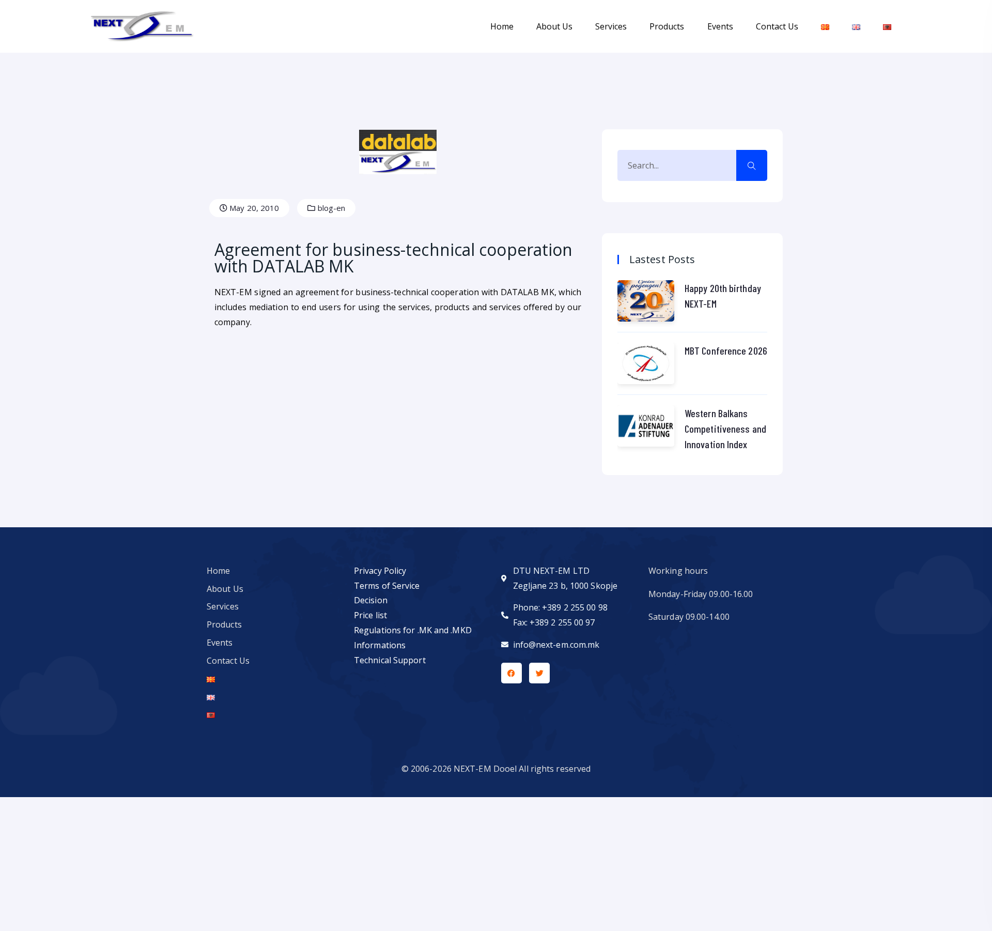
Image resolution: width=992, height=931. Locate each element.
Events (720, 26)
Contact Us (777, 26)
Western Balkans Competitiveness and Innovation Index (725, 428)
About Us (554, 26)
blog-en (331, 208)
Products (666, 26)
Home (502, 26)
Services (611, 26)
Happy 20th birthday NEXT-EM (723, 296)
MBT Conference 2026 (726, 350)
